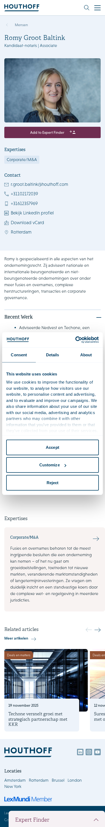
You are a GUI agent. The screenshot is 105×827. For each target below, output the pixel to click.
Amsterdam (15, 780)
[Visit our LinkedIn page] (80, 752)
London (75, 780)
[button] (97, 630)
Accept (52, 447)
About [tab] (86, 354)
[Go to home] (21, 7)
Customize (49, 465)
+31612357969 (24, 203)
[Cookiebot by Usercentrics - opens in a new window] (75, 339)
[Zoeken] (86, 8)
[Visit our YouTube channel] (97, 752)
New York (12, 786)
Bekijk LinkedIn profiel (32, 213)
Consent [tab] (19, 354)
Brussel (58, 780)
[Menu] (97, 8)
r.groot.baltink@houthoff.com (39, 184)
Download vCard (27, 222)
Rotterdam (21, 232)
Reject (53, 482)
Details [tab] (52, 354)
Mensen (21, 25)
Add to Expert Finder (47, 132)
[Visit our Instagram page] (89, 752)
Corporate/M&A (22, 159)
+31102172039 (24, 193)
